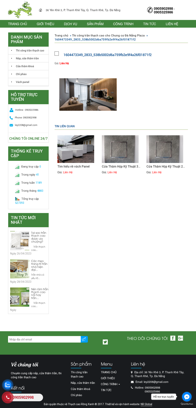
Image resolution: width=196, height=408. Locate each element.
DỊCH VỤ (70, 23)
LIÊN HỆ (172, 23)
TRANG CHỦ (17, 23)
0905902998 (163, 8)
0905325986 (163, 12)
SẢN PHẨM (95, 23)
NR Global (146, 404)
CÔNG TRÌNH (123, 23)
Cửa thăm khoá (25, 66)
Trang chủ (61, 35)
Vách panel (22, 82)
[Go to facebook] (187, 396)
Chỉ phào (21, 74)
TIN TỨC (149, 23)
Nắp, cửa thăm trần (27, 58)
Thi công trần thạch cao (30, 50)
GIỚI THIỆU (45, 23)
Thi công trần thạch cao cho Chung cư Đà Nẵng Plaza (108, 35)
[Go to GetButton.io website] (187, 404)
